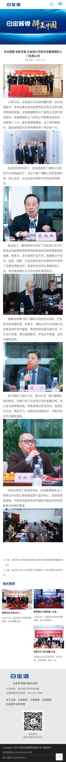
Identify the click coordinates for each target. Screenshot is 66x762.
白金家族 (35, 699)
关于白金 (11, 699)
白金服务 (47, 699)
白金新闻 (23, 699)
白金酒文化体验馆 (15, 704)
